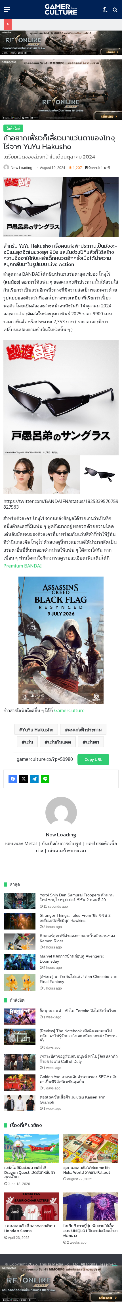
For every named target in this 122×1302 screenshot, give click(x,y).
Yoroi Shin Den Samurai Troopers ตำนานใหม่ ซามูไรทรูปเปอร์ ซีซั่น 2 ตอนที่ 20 (77, 897)
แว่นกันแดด (59, 741)
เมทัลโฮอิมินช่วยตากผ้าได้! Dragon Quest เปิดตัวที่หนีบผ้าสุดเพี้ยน (29, 1172)
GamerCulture (69, 710)
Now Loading (21, 167)
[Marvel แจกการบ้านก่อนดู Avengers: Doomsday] (19, 962)
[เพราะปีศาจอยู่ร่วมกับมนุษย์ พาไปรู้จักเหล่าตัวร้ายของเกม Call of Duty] (19, 1062)
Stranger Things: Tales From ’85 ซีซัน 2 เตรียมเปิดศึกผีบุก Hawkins (75, 918)
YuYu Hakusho (37, 729)
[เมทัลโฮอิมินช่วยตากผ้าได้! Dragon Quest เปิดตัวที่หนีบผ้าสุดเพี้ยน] (31, 1148)
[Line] (45, 779)
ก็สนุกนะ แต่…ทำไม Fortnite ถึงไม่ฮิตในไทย (78, 1010)
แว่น (29, 741)
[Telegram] (34, 779)
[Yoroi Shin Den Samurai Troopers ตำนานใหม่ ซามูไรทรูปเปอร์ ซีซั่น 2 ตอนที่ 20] (19, 901)
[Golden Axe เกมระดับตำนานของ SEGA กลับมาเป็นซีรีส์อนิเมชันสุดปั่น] (19, 1082)
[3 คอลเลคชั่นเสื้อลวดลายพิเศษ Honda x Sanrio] (31, 1206)
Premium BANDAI (22, 565)
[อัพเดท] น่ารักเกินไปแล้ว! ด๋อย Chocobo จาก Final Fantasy (78, 979)
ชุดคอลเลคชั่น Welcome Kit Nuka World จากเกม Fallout (86, 1170)
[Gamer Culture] (61, 9)
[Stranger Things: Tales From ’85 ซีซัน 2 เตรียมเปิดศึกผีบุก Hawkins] (19, 921)
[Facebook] (13, 779)
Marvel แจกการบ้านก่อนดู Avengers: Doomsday (72, 958)
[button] (61, 43)
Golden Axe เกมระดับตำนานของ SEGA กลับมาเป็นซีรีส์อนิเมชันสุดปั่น (78, 1079)
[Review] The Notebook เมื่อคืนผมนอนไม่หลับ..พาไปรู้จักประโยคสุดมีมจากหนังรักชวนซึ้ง (78, 1036)
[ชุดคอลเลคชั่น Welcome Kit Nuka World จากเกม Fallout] (90, 1148)
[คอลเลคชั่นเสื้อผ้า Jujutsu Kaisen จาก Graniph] (19, 1103)
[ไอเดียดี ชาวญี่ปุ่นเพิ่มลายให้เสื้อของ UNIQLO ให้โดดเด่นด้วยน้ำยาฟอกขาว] (90, 1206)
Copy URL (93, 760)
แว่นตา (92, 741)
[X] (23, 779)
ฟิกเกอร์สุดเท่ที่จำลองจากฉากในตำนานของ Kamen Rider (77, 938)
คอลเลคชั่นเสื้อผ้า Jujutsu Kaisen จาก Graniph (72, 1099)
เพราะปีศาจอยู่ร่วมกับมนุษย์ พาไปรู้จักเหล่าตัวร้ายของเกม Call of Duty (79, 1059)
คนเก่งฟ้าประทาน (85, 729)
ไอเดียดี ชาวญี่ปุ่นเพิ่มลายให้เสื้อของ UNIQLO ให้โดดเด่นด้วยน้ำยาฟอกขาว (90, 1231)
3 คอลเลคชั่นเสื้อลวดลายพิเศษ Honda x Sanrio (29, 1228)
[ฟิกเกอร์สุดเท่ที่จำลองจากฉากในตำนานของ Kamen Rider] (19, 941)
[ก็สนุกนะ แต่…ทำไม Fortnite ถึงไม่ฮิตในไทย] (19, 1016)
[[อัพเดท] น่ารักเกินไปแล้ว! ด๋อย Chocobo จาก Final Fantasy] (19, 982)
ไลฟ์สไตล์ (13, 128)
